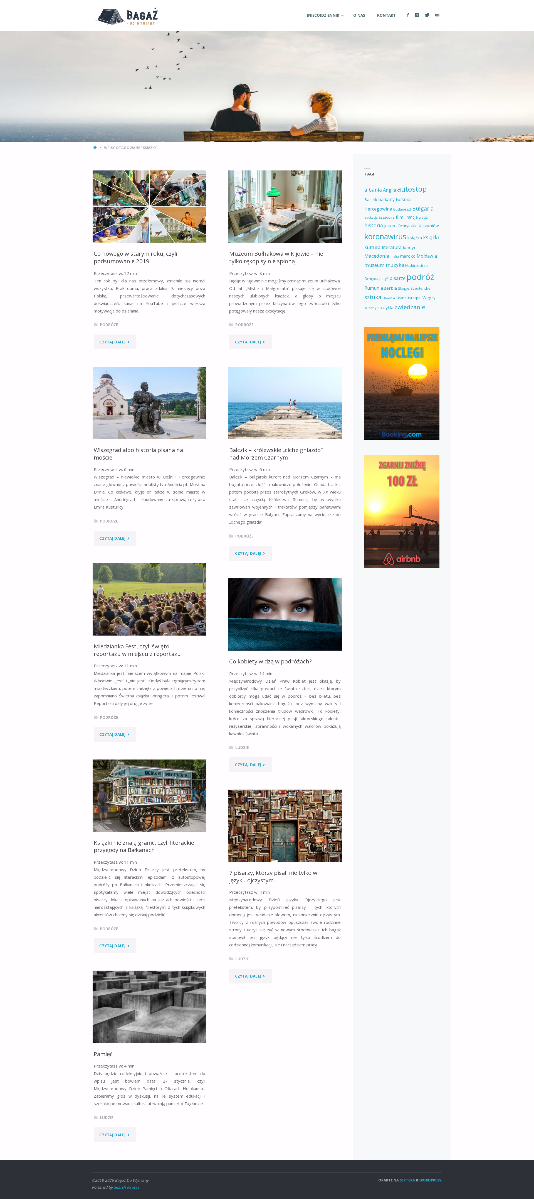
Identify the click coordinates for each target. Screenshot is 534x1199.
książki (431, 237)
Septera (407, 1180)
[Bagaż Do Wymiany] (125, 15)
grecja (423, 217)
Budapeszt (402, 209)
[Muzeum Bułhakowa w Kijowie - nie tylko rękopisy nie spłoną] (285, 206)
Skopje (403, 288)
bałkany (386, 199)
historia (373, 225)
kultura (372, 247)
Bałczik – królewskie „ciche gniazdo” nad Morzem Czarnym (276, 453)
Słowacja (388, 298)
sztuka (372, 297)
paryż (383, 278)
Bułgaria (423, 208)
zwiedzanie (410, 307)
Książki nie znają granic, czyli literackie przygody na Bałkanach (144, 846)
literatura (392, 247)
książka (414, 237)
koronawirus (385, 236)
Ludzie (242, 747)
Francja (411, 217)
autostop (412, 189)
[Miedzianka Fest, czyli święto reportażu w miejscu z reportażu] (149, 599)
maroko (408, 256)
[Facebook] (408, 15)
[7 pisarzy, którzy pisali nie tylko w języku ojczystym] (285, 826)
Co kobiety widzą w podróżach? (270, 661)
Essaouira (387, 217)
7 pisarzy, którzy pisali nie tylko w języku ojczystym (273, 876)
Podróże (109, 324)
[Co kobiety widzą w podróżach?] (285, 614)
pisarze (397, 278)
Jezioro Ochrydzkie (400, 225)
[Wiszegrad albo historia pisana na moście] (149, 403)
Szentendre (421, 288)
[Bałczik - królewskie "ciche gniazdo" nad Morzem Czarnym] (285, 403)
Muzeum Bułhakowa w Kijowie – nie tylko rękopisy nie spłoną (276, 257)
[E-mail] (437, 15)
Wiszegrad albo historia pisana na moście (138, 453)
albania (373, 189)
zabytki (385, 307)
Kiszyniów (429, 225)
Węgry (429, 297)
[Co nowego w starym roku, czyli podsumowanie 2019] (149, 206)
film (399, 217)
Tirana (401, 298)
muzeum (374, 265)
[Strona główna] (95, 147)
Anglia (389, 190)
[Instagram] (417, 15)
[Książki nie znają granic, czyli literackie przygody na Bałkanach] (149, 796)
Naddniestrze (416, 265)
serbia (390, 288)
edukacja (371, 217)
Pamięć (103, 1054)
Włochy (370, 308)
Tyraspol (414, 298)
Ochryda (371, 278)
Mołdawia (427, 256)
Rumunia (373, 288)
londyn (410, 247)
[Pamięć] (149, 1007)
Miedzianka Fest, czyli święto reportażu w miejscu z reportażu (137, 650)
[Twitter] (427, 15)
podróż (420, 276)
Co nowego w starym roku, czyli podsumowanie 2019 (135, 257)
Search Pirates (126, 1187)
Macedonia (376, 256)
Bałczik (370, 199)
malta (394, 256)
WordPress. (430, 1180)
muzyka (395, 265)
